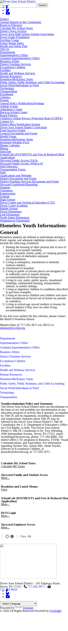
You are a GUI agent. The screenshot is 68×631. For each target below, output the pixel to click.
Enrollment (6, 94)
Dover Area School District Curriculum (23, 127)
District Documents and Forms (18, 178)
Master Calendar (10, 145)
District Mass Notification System (20, 124)
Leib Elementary (10, 214)
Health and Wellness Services (17, 73)
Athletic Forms (9, 106)
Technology (7, 88)
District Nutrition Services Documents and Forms (29, 181)
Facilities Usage (9, 40)
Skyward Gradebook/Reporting (19, 184)
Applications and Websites (16, 175)
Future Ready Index (12, 43)
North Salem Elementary (14, 217)
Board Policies (8, 115)
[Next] (17, 537)
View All (25, 536)
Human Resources (11, 76)
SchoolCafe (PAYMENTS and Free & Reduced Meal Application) (32, 156)
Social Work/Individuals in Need (19, 85)
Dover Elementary (11, 211)
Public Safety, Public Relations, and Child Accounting (32, 82)
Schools (4, 196)
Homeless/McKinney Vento (16, 79)
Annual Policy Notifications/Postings (22, 103)
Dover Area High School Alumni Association (27, 34)
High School (7, 199)
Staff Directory (9, 166)
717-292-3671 (36, 586)
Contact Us (6, 121)
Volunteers (6, 190)
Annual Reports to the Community (20, 22)
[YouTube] (8, 13)
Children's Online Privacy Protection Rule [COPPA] (31, 118)
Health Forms (8, 136)
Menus (4, 148)
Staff (3, 172)
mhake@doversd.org (12, 328)
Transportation (8, 91)
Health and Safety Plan (13, 46)
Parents (4, 100)
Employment (7, 193)
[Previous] (2, 537)
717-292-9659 (8, 589)
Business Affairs (9, 61)
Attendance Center (11, 109)
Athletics (5, 97)
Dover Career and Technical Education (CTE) (27, 202)
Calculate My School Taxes (16, 28)
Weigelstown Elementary (15, 220)
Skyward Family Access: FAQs (19, 160)
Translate (28, 607)
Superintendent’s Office (14, 55)
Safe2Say (5, 151)
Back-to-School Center (13, 112)
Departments (7, 52)
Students (5, 187)
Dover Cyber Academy (14, 205)
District (4, 19)
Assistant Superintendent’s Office (20, 58)
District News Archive (13, 31)
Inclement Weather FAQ (14, 142)
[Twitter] (7, 10)
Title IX (4, 49)
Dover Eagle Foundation (14, 37)
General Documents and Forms (18, 133)
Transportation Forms (13, 169)
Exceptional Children (12, 67)
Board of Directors (11, 25)
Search (42, 5)
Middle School (9, 208)
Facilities (5, 70)
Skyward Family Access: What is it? (21, 163)
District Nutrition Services (15, 64)
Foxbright (55, 610)
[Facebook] (7, 7)
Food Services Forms (12, 130)
